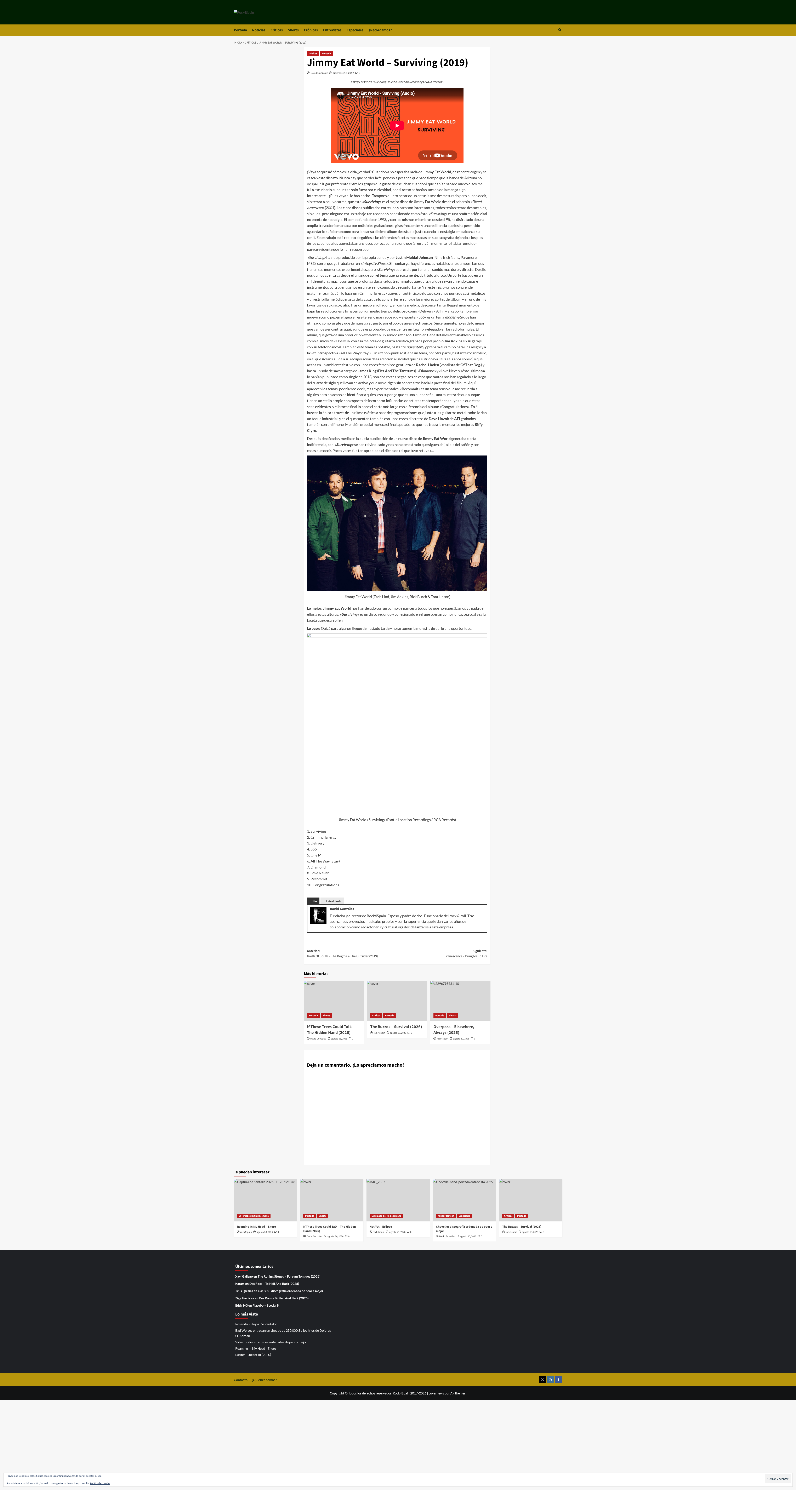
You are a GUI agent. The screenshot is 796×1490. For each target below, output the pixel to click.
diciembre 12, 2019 (343, 72)
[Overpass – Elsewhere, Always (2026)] (460, 1001)
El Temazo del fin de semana (254, 1216)
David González (319, 72)
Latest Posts (333, 901)
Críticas (277, 30)
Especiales (355, 30)
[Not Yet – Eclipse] (398, 1200)
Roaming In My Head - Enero (255, 1348)
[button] (559, 30)
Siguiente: (465, 954)
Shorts (293, 30)
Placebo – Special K (265, 1305)
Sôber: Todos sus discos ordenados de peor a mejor (271, 1342)
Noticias (258, 30)
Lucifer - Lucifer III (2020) (253, 1355)
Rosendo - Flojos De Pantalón (256, 1324)
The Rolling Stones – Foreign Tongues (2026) (289, 1276)
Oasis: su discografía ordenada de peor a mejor (290, 1291)
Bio (315, 901)
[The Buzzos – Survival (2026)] (397, 1001)
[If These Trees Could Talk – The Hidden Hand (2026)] (334, 1001)
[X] (542, 1379)
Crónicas (311, 30)
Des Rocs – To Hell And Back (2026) (274, 1283)
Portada (240, 30)
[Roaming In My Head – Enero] (265, 1200)
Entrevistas (332, 30)
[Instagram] (550, 1379)
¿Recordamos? (380, 30)
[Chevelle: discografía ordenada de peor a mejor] (464, 1200)
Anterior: (342, 954)
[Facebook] (558, 1379)
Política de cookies (100, 1483)
